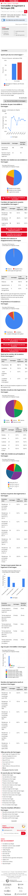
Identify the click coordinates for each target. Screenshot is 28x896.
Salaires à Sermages (7, 775)
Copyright (14, 821)
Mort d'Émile (5, 853)
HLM (16, 33)
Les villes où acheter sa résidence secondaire (15, 198)
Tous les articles (11, 873)
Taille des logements (19, 35)
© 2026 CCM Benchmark (14, 877)
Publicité (25, 871)
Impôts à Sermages (7, 787)
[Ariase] (7, 894)
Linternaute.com (7, 830)
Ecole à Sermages (7, 797)
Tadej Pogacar (6, 849)
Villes (5, 3)
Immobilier (4, 50)
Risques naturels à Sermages (10, 783)
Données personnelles (6, 874)
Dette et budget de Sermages (10, 789)
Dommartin (5, 762)
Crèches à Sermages (7, 799)
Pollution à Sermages (8, 781)
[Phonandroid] (20, 894)
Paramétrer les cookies (16, 874)
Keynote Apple (6, 863)
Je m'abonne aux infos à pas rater (15, 20)
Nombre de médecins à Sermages (11, 785)
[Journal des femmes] (7, 885)
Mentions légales (10, 876)
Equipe (12, 871)
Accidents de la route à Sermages (11, 793)
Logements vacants (19, 31)
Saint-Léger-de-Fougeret (13, 15)
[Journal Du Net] (7, 888)
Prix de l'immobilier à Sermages (16, 101)
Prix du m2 (6, 31)
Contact (5, 873)
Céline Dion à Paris (7, 861)
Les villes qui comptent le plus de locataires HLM (15, 350)
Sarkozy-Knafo (6, 855)
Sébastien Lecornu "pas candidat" (11, 845)
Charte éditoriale (18, 871)
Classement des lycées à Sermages (11, 795)
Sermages (15, 3)
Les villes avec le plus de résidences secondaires (14, 234)
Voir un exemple (21, 830)
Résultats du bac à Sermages (10, 814)
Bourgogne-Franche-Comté (10, 770)
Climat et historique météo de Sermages (13, 791)
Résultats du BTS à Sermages (10, 818)
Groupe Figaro (18, 876)
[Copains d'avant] (7, 891)
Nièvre (9, 3)
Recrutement (21, 873)
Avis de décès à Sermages (9, 777)
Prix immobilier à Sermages (9, 805)
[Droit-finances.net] (20, 888)
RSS (17, 873)
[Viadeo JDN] (20, 891)
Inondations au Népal (8, 844)
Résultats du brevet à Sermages (10, 816)
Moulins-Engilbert (7, 756)
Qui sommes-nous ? (5, 871)
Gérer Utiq (24, 874)
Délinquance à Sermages (9, 779)
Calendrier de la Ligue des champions (12, 857)
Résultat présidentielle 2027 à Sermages (13, 812)
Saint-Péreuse (11, 16)
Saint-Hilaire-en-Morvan (8, 766)
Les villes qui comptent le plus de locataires (15, 345)
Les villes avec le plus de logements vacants (15, 229)
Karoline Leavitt (6, 851)
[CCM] (20, 885)
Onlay (3, 764)
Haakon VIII (5, 859)
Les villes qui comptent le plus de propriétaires (15, 340)
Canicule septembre (7, 848)
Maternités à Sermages (8, 801)
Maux (17, 16)
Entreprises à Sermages (8, 802)
